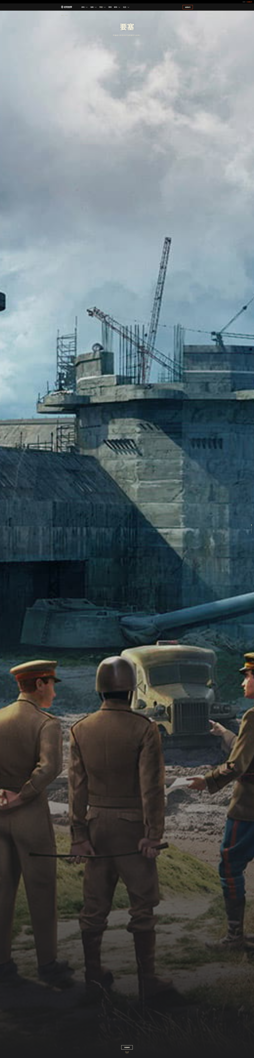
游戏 (83, 7)
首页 (62, 15)
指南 (92, 7)
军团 (101, 7)
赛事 (110, 7)
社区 (124, 7)
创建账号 (249, 2)
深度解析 (127, 1047)
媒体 (115, 7)
